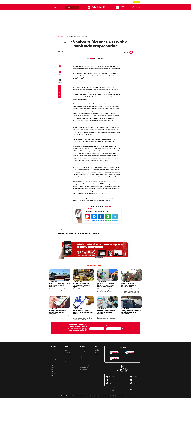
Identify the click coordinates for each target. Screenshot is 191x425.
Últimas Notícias (55, 351)
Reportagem (68, 354)
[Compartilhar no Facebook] (59, 87)
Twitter (97, 358)
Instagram (97, 354)
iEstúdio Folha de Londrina (84, 359)
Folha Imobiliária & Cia (69, 349)
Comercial (82, 353)
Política (52, 365)
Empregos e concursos (53, 355)
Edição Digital (83, 351)
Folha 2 (52, 361)
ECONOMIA (105, 12)
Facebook (97, 356)
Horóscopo (82, 356)
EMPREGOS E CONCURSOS (77, 12)
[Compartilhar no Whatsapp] (59, 95)
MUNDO (116, 12)
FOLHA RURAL (132, 12)
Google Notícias (97, 349)
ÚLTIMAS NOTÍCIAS (60, 12)
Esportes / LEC (54, 360)
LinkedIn (97, 352)
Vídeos (52, 375)
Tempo (81, 363)
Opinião (53, 371)
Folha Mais (67, 352)
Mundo (52, 367)
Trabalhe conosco (84, 361)
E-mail (107, 325)
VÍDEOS (138, 12)
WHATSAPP (53, 12)
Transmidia (68, 356)
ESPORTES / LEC (92, 12)
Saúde (52, 358)
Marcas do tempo (84, 372)
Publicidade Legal (84, 367)
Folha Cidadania (69, 358)
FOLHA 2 (98, 12)
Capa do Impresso (84, 349)
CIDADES (68, 12)
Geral (52, 369)
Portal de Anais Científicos (83, 370)
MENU (55, 7)
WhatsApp (53, 349)
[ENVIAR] (122, 328)
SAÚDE (85, 12)
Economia (60, 36)
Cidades (53, 353)
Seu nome (91, 325)
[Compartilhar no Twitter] (59, 93)
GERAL (121, 12)
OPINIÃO (126, 12)
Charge (81, 354)
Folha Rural (53, 373)
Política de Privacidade (85, 365)
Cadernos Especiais (70, 360)
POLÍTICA (111, 12)
